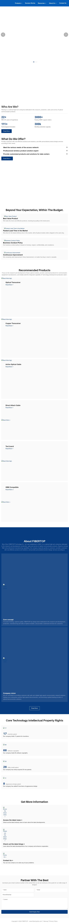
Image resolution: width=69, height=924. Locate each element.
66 (5, 750)
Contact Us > (8, 860)
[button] (3, 34)
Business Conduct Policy (13, 243)
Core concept (8, 620)
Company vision (9, 693)
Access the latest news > (12, 820)
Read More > (9, 284)
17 (5, 733)
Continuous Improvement (13, 255)
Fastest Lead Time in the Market (15, 231)
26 (5, 766)
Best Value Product (10, 218)
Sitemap (45, 921)
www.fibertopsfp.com (35, 921)
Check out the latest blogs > (14, 844)
